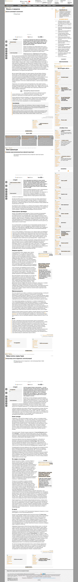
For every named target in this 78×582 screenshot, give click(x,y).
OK (39, 579)
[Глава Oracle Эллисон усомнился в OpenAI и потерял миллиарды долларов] (35, 559)
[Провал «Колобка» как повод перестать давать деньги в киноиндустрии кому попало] (57, 222)
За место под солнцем (13, 52)
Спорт (44, 5)
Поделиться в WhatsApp (6, 51)
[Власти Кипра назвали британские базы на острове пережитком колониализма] (45, 258)
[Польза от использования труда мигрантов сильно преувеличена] (57, 251)
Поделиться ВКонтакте (6, 42)
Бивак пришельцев (13, 400)
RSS (41, 574)
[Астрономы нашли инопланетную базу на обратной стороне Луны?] (57, 204)
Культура (49, 5)
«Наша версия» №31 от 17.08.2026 (48, 551)
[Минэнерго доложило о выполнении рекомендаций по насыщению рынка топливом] (57, 233)
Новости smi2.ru (8, 353)
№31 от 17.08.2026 (24, 1)
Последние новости (63, 19)
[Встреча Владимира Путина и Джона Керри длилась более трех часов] (57, 108)
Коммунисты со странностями (45, 3)
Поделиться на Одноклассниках (6, 49)
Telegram (42, 574)
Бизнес (40, 5)
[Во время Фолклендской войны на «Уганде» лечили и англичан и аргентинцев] (35, 124)
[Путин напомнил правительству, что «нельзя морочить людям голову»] (57, 89)
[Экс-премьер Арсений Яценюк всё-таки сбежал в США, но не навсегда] (57, 134)
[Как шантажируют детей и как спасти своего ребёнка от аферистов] (9, 343)
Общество (35, 5)
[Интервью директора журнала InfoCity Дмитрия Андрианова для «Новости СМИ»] (57, 161)
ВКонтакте (43, 574)
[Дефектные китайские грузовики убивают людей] (57, 242)
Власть (24, 5)
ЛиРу (45, 574)
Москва (54, 5)
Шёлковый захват (70, 3)
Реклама (27, 3)
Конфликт (29, 5)
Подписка (23, 3)
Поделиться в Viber (6, 53)
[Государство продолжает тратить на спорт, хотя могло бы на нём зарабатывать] (35, 343)
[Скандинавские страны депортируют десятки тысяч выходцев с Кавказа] (57, 194)
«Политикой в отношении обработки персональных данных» (44, 578)
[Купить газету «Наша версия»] (21, 1)
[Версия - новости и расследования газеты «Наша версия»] (12, 2)
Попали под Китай (13, 193)
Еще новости (63, 59)
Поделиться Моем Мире (6, 45)
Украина (19, 5)
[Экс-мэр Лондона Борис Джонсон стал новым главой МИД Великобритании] (57, 99)
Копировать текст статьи (6, 58)
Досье (63, 7)
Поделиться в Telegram (6, 56)
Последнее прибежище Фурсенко (57, 3)
